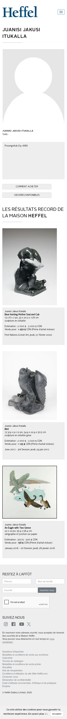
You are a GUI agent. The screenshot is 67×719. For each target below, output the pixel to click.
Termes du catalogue (12, 660)
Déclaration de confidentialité (16, 679)
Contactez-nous (10, 676)
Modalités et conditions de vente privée (21, 664)
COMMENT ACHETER (27, 187)
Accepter (57, 714)
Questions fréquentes (13, 651)
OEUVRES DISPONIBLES (27, 195)
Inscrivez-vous (47, 590)
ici (46, 714)
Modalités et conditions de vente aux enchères (25, 654)
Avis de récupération (12, 670)
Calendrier (7, 657)
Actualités (7, 667)
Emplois (6, 686)
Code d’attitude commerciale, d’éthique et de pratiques (29, 682)
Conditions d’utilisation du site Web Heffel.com (25, 673)
